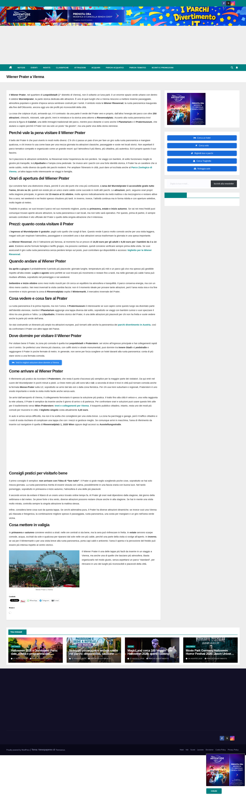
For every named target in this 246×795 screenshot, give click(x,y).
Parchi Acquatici (115, 68)
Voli (187, 750)
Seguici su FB (174, 195)
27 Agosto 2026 (20, 659)
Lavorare (200, 750)
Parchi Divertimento (42, 659)
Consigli (73, 646)
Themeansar (60, 750)
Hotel (182, 750)
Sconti (192, 750)
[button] (232, 67)
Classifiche (62, 68)
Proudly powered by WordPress (18, 750)
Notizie (21, 68)
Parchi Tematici (137, 68)
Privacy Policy (233, 750)
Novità (46, 68)
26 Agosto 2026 (195, 659)
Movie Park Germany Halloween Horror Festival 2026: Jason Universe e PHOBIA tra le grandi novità (210, 654)
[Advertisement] (123, 45)
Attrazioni (80, 68)
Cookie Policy (221, 750)
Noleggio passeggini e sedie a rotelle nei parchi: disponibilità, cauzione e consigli (93, 654)
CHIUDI (214, 791)
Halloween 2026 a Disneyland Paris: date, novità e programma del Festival (34, 654)
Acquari (95, 68)
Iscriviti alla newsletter (224, 184)
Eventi (34, 68)
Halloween (16, 646)
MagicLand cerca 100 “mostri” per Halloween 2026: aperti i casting (149, 652)
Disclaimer (209, 750)
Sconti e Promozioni (163, 68)
